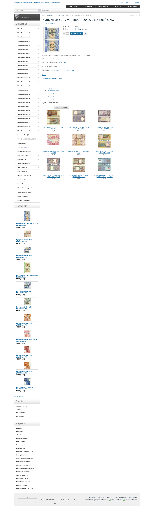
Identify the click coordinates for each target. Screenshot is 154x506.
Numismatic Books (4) (24, 151)
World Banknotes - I (23, 61)
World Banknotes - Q (23, 94)
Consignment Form (22, 478)
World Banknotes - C (23, 37)
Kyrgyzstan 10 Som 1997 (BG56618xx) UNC (24, 307)
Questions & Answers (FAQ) (24, 451)
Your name (46, 94)
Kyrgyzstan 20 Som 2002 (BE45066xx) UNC (24, 324)
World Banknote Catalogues (24, 458)
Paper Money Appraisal (23, 482)
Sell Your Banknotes (22, 475)
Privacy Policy (20, 448)
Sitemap (18, 409)
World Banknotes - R (23, 98)
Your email (46, 97)
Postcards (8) (21, 180)
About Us (19, 435)
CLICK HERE (62, 63)
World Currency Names (23, 472)
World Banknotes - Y (23, 127)
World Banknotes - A (23, 29)
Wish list (136, 2)
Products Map (20, 413)
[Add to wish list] (85, 33)
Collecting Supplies (23, 147)
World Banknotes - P (23, 90)
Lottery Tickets (22, 159)
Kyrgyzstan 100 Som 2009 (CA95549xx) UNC (24, 388)
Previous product (49, 23)
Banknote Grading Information (25, 468)
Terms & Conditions (22, 445)
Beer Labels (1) (22, 171)
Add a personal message (51, 102)
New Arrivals (20, 416)
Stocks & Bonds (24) (23, 163)
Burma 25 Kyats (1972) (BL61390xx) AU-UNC (53, 128)
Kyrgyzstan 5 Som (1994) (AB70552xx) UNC (24, 256)
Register (128, 2)
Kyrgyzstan (61, 15)
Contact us (19, 431)
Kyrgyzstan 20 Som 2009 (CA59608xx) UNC (24, 356)
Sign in (121, 2)
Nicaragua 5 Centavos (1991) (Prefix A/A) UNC (53, 152)
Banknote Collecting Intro (23, 465)
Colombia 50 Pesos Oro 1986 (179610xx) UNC (104, 128)
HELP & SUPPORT (103, 6)
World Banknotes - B (23, 33)
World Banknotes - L (23, 73)
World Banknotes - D (23, 41)
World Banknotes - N (23, 82)
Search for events (21, 406)
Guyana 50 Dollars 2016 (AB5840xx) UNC (78, 152)
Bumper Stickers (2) (23, 200)
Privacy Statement (21, 455)
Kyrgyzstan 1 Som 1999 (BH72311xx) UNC (24, 240)
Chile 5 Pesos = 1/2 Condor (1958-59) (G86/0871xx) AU (79, 128)
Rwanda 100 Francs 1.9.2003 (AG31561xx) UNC (104, 152)
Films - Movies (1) (22, 196)
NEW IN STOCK (132, 6)
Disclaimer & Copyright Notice (25, 488)
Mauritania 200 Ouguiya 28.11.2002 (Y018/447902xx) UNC (79, 176)
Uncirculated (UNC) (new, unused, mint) (63, 70)
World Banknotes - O (23, 86)
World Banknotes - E (23, 45)
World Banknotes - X (23, 122)
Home (43, 15)
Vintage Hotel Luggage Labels (26, 188)
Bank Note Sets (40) (23, 135)
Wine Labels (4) (22, 167)
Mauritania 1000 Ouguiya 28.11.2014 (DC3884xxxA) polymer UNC (104, 176)
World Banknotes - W (23, 118)
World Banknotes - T (23, 106)
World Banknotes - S (23, 102)
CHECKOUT (88, 6)
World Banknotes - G (23, 53)
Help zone (19, 428)
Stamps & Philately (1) (24, 176)
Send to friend (51, 89)
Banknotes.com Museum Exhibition (27, 497)
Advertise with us (21, 485)
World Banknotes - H (23, 57)
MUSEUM (118, 6)
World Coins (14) (22, 143)
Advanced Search (46, 10)
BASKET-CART (73, 6)
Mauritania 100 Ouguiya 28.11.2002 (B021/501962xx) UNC (53, 176)
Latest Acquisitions (22, 438)
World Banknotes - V (23, 114)
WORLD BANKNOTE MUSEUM (26, 139)
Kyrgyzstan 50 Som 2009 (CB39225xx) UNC (24, 372)
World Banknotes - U (23, 110)
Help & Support (20, 441)
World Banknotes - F (23, 49)
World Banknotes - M (23, 78)
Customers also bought (53, 90)
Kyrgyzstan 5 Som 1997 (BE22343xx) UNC (24, 291)
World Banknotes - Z (23, 131)
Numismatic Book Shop (23, 461)
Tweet (44, 75)
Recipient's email (47, 100)
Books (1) (20, 184)
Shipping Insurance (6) (24, 192)
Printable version (133, 15)
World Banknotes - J (23, 65)
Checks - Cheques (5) (23, 155)
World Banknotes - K (52, 15)
